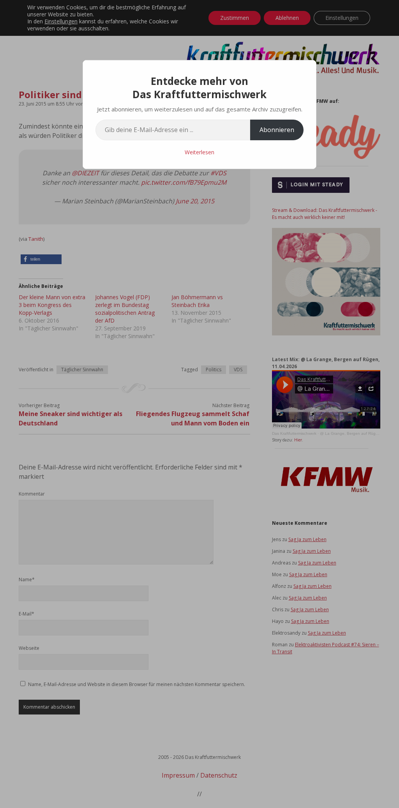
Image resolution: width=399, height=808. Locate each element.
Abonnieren (277, 129)
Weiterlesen (199, 152)
